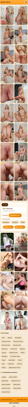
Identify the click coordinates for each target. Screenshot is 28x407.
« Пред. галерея (8, 227)
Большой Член (6, 345)
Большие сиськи (18, 341)
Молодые (15, 222)
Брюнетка (4, 349)
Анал (3, 337)
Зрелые (4, 352)
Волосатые (14, 349)
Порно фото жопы (22, 399)
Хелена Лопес (6, 392)
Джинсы (22, 349)
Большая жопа (6, 341)
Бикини (10, 337)
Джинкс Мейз (13, 377)
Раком (20, 360)
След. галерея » (20, 227)
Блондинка (6, 222)
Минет (22, 352)
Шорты (4, 367)
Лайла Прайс (17, 388)
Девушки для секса (14, 367)
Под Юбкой (12, 360)
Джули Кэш (5, 380)
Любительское (13, 352)
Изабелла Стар (15, 215)
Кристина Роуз (6, 388)
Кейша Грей (16, 384)
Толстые (19, 364)
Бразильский (17, 345)
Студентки (11, 364)
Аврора (4, 377)
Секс (3, 364)
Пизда (22, 222)
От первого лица (15, 356)
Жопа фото (5, 2)
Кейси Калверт (6, 384)
